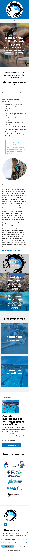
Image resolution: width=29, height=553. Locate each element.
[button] (14, 21)
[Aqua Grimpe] (14, 9)
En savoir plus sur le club (13, 250)
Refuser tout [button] (21, 546)
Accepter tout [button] (7, 546)
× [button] (27, 532)
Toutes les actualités (12, 445)
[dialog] (14, 542)
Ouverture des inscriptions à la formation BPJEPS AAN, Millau (13, 420)
